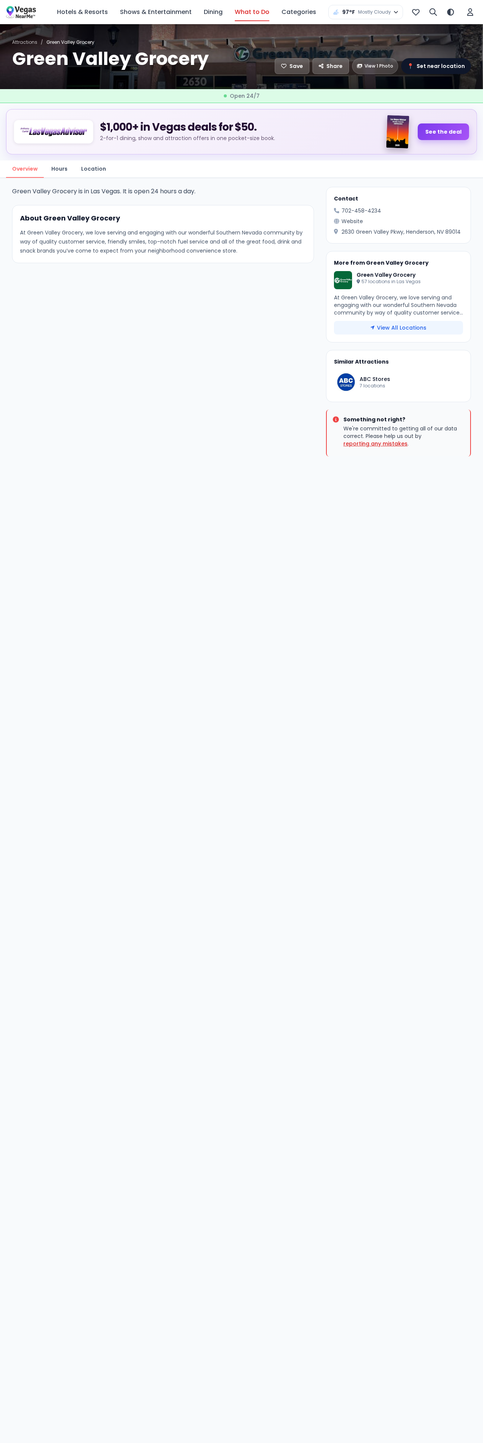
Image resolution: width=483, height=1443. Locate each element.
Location (93, 169)
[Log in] (470, 12)
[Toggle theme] (450, 12)
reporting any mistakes (375, 443)
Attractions (24, 42)
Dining (213, 12)
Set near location (436, 66)
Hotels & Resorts (82, 12)
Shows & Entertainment (156, 12)
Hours (59, 169)
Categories (298, 12)
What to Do (252, 12)
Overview (25, 169)
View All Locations (401, 327)
